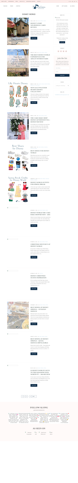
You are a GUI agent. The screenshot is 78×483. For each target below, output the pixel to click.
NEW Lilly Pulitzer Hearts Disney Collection (39, 89)
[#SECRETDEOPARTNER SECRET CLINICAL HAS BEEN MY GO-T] (24, 418)
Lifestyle (18, 6)
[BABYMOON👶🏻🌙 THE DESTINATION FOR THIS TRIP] (44, 418)
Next (34, 396)
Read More (34, 38)
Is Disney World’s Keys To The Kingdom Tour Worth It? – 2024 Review (40, 372)
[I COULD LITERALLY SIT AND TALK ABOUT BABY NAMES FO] (34, 418)
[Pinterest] (61, 51)
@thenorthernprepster (39, 410)
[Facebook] (58, 51)
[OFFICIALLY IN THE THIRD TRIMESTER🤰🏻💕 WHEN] (14, 418)
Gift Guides (64, 6)
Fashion (5, 6)
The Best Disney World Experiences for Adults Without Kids (40, 57)
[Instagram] (63, 51)
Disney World (41, 52)
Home (57, 6)
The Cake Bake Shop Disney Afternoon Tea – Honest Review (40, 120)
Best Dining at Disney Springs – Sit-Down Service (39, 309)
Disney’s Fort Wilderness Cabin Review (38, 25)
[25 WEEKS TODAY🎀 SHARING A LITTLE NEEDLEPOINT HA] (64, 418)
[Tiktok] (66, 51)
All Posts (72, 6)
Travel (11, 6)
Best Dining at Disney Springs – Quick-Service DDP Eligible (39, 341)
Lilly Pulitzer (37, 85)
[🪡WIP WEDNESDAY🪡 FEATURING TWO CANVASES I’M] (54, 418)
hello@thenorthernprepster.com (62, 94)
